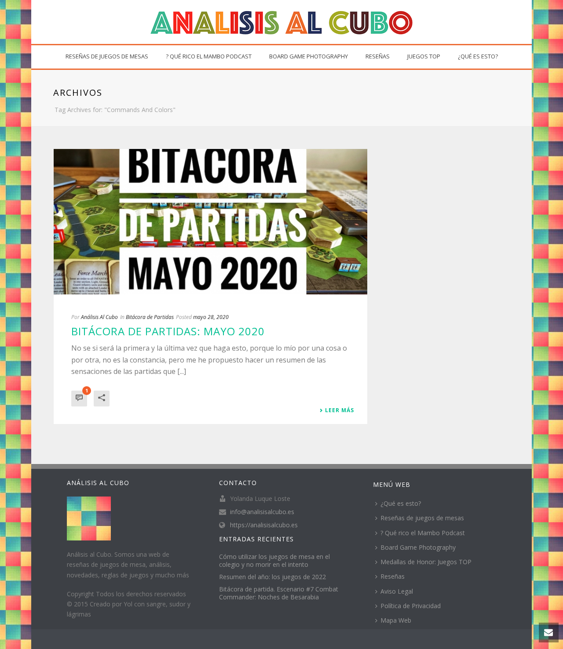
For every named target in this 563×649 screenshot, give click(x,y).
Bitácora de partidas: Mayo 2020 (168, 331)
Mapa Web (395, 620)
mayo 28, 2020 (211, 317)
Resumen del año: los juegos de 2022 (272, 577)
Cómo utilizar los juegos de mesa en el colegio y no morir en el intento (274, 561)
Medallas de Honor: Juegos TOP (426, 562)
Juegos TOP (423, 56)
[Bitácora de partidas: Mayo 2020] (210, 221)
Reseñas (378, 56)
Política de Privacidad (410, 606)
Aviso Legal (396, 591)
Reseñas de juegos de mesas (107, 56)
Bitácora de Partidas (150, 317)
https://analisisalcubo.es (264, 525)
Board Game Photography (308, 56)
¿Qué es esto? (478, 56)
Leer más (339, 410)
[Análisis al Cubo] (281, 22)
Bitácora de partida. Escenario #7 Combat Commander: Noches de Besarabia (278, 593)
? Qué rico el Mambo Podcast (209, 56)
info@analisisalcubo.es (262, 512)
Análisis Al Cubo (99, 317)
